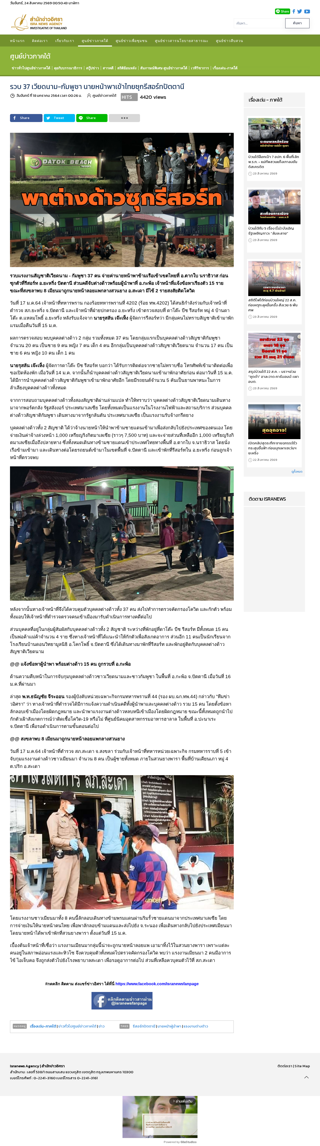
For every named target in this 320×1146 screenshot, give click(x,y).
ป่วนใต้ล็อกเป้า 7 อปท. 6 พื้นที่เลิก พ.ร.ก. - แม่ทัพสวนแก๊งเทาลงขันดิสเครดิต (273, 161)
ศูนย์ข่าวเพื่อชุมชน (132, 40)
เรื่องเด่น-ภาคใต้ (43, 1026)
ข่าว (101, 1026)
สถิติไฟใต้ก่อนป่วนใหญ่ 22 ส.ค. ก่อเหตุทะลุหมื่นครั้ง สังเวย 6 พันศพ (273, 305)
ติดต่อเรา (40, 40)
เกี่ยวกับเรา (64, 40)
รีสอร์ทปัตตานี (144, 1026)
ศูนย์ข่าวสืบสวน (229, 40)
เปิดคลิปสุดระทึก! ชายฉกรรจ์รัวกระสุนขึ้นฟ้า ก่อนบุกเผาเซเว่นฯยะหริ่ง (272, 448)
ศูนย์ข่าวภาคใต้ (95, 40)
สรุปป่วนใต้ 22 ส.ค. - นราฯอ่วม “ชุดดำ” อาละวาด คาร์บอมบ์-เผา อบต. (273, 376)
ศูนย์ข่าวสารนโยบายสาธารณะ (181, 40)
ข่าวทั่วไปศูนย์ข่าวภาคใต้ (77, 1026)
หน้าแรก (17, 40)
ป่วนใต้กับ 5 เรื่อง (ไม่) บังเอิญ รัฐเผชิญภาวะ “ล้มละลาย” (271, 231)
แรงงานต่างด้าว (196, 1026)
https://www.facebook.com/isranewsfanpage (157, 984)
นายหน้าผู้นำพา (169, 1026)
